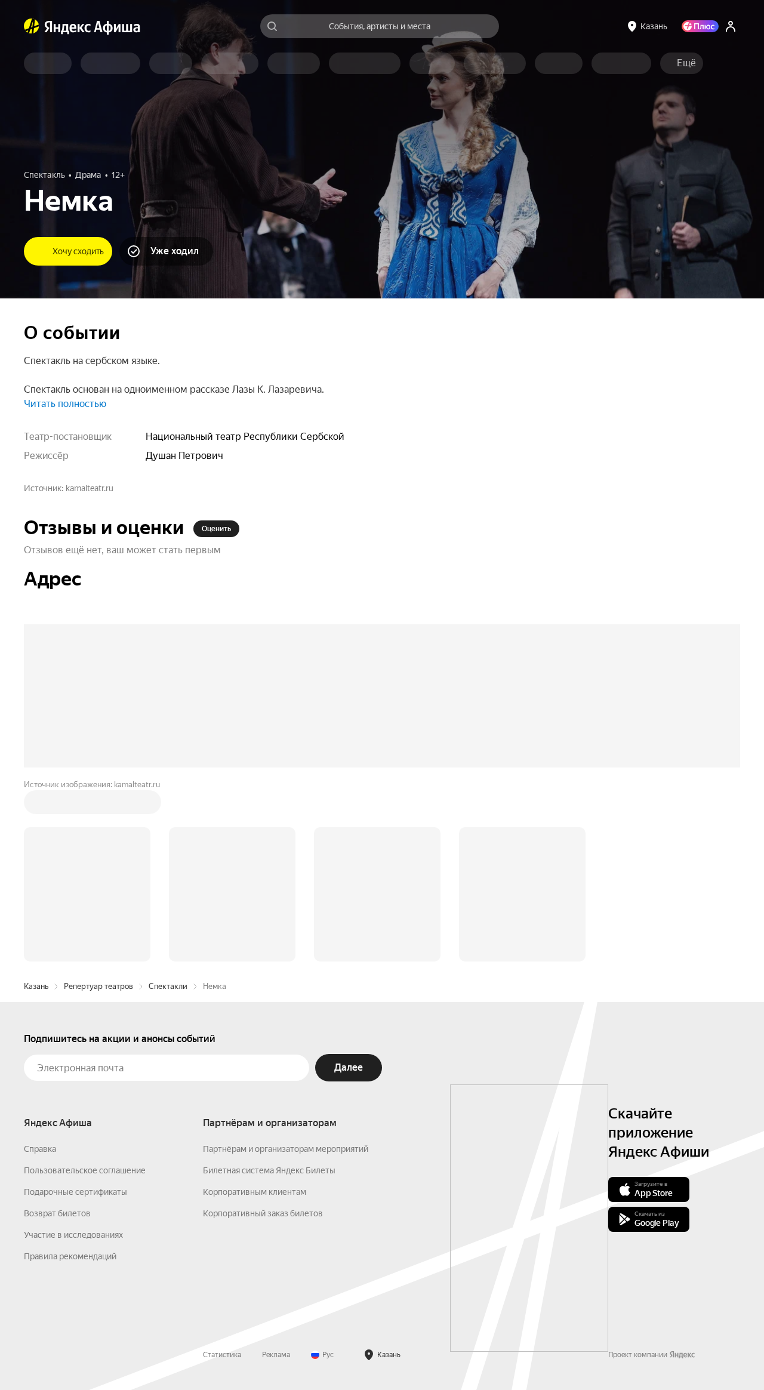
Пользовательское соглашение (85, 1170)
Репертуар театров (98, 986)
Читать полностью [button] (65, 403)
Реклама (276, 1355)
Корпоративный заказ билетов (263, 1213)
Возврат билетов (57, 1213)
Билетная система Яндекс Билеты (269, 1170)
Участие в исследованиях (73, 1235)
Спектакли (168, 986)
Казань (36, 986)
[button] (686, 63)
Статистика (222, 1355)
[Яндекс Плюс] (700, 26)
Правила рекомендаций (70, 1256)
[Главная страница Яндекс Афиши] (31, 26)
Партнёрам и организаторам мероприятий (285, 1149)
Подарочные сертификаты (75, 1192)
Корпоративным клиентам (254, 1192)
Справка (40, 1149)
